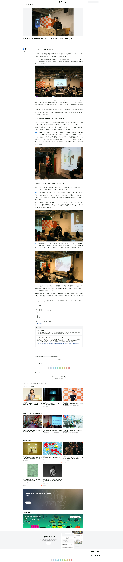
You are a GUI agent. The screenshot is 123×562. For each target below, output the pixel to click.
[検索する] (89, 2)
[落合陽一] (59, 210)
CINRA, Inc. (95, 552)
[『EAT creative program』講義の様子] (59, 66)
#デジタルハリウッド (47, 356)
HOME (24, 383)
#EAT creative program (54, 356)
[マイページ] (25, 1)
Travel (29, 552)
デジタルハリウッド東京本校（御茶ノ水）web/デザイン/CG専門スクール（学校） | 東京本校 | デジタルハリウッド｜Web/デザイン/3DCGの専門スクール (59, 344)
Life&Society (27, 383)
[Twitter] (26, 5)
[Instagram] (28, 5)
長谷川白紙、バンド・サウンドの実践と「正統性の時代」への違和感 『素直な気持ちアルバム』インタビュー (52, 480)
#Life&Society (41, 356)
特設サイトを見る (39, 323)
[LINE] (34, 5)
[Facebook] (30, 5)
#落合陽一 (37, 356)
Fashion (32, 552)
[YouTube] (32, 5)
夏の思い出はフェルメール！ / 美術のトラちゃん (51, 457)
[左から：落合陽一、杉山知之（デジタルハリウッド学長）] (59, 147)
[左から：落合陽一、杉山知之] (59, 252)
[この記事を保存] (24, 51)
